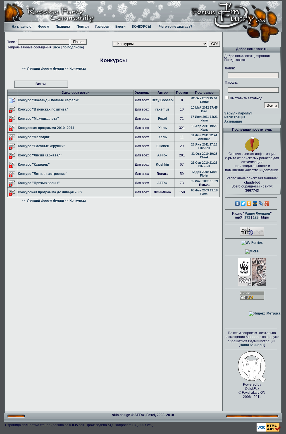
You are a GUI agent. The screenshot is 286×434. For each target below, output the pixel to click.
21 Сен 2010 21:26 (204, 162)
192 (247, 217)
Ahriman (204, 138)
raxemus (162, 109)
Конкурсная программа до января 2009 (50, 192)
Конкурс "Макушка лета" (38, 119)
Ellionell (162, 146)
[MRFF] (252, 251)
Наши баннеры (252, 345)
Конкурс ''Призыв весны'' (39, 183)
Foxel (162, 119)
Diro (204, 111)
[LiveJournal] (261, 203)
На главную (21, 27)
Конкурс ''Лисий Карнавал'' (40, 155)
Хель (204, 120)
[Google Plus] (267, 203)
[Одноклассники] (249, 203)
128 (256, 217)
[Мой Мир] (255, 203)
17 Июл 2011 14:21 (204, 116)
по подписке (73, 47)
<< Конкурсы (75, 69)
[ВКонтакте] (237, 203)
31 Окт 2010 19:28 (204, 153)
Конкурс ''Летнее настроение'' (42, 174)
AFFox (162, 155)
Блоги (120, 27)
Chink (204, 102)
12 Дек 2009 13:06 (204, 171)
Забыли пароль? (238, 113)
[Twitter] (243, 203)
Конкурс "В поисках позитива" (43, 109)
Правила (63, 27)
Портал (83, 27)
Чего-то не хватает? (175, 27)
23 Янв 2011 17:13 (204, 144)
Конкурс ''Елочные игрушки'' (41, 146)
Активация (233, 121)
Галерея (102, 27)
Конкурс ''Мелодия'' (34, 137)
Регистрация (234, 117)
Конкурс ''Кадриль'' (34, 164)
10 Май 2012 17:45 (204, 107)
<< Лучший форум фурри (43, 69)
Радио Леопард (257, 213)
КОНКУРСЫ (141, 27)
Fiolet (204, 175)
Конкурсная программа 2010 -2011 (46, 128)
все (57, 47)
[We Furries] (252, 243)
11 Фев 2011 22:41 (204, 135)
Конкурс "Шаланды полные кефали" (48, 100)
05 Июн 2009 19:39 (204, 181)
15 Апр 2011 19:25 (204, 126)
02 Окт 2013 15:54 (204, 98)
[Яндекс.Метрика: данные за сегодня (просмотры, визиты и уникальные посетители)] (264, 313)
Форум (43, 27)
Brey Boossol (162, 100)
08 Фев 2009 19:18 (204, 190)
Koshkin (162, 164)
